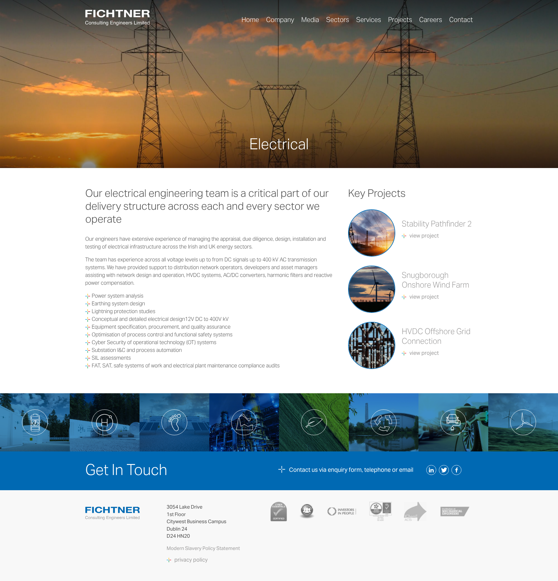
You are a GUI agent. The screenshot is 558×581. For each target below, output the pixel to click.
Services (368, 20)
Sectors (337, 20)
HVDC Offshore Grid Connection (436, 336)
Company (280, 20)
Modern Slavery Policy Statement (204, 548)
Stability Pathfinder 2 (437, 224)
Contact (461, 20)
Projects (400, 20)
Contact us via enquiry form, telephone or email (351, 469)
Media (310, 20)
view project (424, 236)
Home (250, 20)
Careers (430, 20)
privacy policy (191, 560)
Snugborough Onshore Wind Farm (435, 280)
